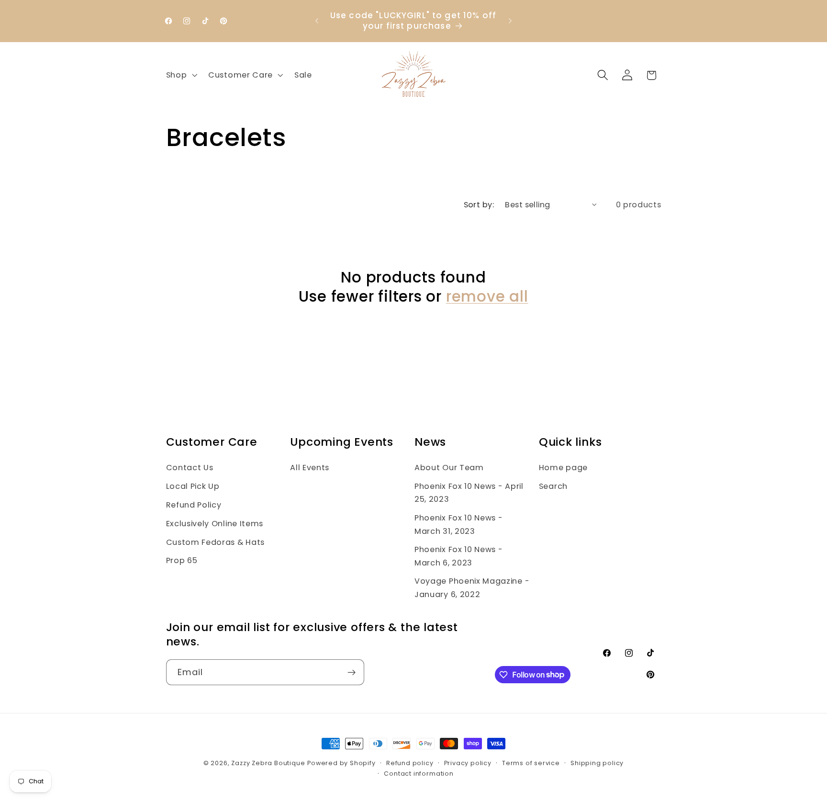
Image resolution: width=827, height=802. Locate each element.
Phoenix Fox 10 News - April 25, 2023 (469, 493)
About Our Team (449, 467)
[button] (180, 75)
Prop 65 (182, 560)
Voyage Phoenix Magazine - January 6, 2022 (471, 587)
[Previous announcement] (316, 21)
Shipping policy (597, 763)
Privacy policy (468, 763)
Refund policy (409, 763)
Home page (563, 467)
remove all (487, 296)
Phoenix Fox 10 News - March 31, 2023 (458, 524)
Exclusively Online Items (215, 523)
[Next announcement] (510, 21)
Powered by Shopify (341, 763)
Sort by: (479, 204)
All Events (309, 467)
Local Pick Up (193, 486)
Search (553, 486)
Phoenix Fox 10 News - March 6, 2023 (458, 556)
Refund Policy (194, 504)
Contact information (418, 773)
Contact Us (189, 467)
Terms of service (531, 763)
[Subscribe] (351, 672)
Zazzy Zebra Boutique (268, 763)
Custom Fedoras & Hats (215, 542)
